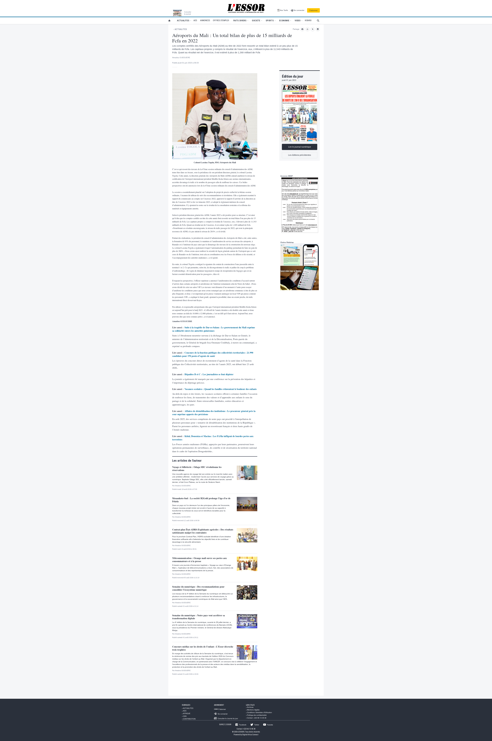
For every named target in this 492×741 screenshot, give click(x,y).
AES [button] (195, 20)
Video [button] (297, 20)
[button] (319, 20)
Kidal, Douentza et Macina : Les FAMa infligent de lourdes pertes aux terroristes (212, 437)
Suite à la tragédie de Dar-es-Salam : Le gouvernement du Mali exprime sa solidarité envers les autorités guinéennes (213, 329)
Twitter (256, 724)
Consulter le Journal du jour (228, 718)
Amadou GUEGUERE (181, 57)
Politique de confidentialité (256, 715)
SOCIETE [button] (256, 20)
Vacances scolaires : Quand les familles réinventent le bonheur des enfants (220, 389)
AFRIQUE (186, 713)
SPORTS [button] (270, 20)
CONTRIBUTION (189, 719)
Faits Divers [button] (239, 20)
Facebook (242, 724)
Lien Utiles (250, 705)
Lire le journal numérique (299, 147)
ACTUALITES (181, 29)
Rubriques (186, 705)
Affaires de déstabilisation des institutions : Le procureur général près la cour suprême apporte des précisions (213, 412)
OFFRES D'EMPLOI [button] (221, 20)
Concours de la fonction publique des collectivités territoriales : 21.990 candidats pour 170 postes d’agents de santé (212, 354)
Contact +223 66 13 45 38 (256, 718)
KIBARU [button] (308, 20)
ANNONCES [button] (205, 20)
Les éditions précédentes (299, 155)
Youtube (270, 724)
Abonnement (219, 705)
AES (184, 711)
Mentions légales (253, 710)
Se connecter (223, 714)
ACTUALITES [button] (183, 20)
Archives (250, 707)
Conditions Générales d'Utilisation (259, 712)
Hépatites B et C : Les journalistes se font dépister (208, 374)
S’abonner (313, 10)
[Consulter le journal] (177, 13)
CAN (184, 716)
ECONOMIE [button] (284, 20)
